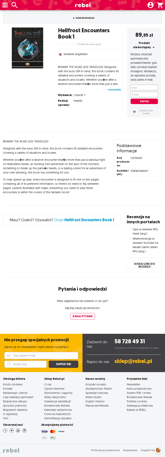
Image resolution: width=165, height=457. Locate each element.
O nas (48, 384)
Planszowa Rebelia (97, 405)
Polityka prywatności (105, 450)
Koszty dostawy (13, 384)
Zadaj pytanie (82, 316)
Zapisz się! (63, 364)
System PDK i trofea (139, 392)
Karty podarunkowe (139, 388)
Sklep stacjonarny (55, 397)
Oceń (84, 219)
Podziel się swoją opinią (89, 44)
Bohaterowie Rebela (57, 405)
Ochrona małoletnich (57, 414)
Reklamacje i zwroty (15, 392)
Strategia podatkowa (140, 405)
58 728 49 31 (129, 341)
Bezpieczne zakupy (15, 401)
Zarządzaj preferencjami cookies (158, 449)
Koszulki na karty (96, 384)
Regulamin (130, 450)
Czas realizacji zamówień (18, 397)
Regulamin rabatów (15, 409)
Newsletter (133, 384)
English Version (95, 401)
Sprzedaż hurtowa (97, 392)
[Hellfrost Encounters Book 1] (27, 47)
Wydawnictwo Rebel (98, 388)
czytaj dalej (114, 89)
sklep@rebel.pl (133, 361)
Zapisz (144, 101)
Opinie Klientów (54, 388)
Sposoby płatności (15, 405)
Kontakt (7, 388)
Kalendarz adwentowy (58, 409)
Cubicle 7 (79, 95)
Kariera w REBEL (136, 409)
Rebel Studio (94, 397)
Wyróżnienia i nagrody (58, 392)
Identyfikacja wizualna (57, 418)
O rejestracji (10, 414)
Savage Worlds (85, 18)
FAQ (5, 418)
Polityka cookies (137, 401)
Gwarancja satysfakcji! (57, 401)
